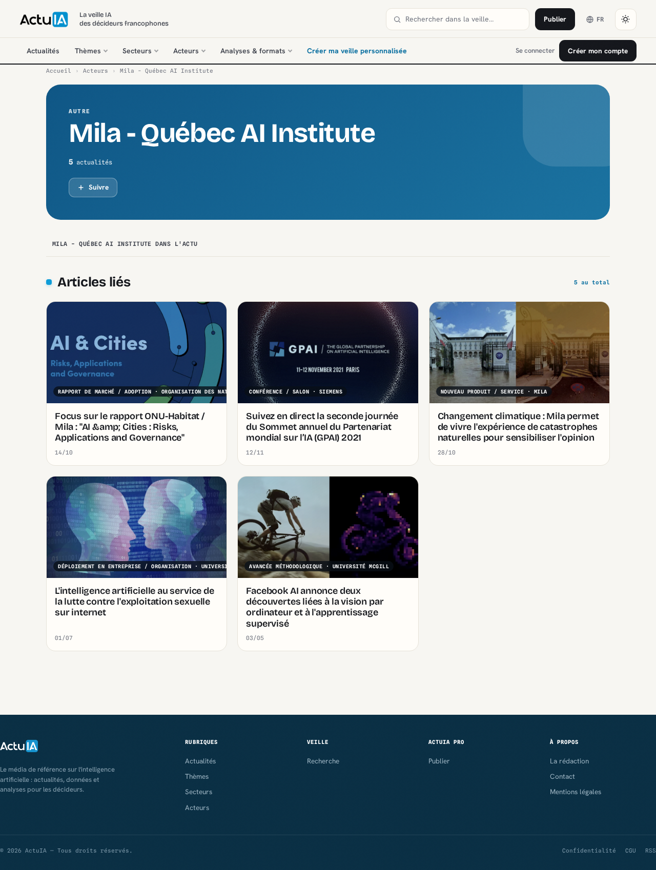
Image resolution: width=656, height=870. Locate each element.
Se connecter (535, 50)
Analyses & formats (252, 50)
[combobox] (463, 19)
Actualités (43, 50)
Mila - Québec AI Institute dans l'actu (124, 243)
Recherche (323, 760)
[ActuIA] (43, 19)
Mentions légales (575, 791)
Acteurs (186, 50)
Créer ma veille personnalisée (357, 50)
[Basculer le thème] (626, 19)
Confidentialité (589, 850)
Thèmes (88, 50)
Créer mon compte (598, 50)
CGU (630, 850)
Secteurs (137, 50)
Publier (555, 19)
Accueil (58, 70)
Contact (562, 776)
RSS (650, 850)
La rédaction (569, 760)
